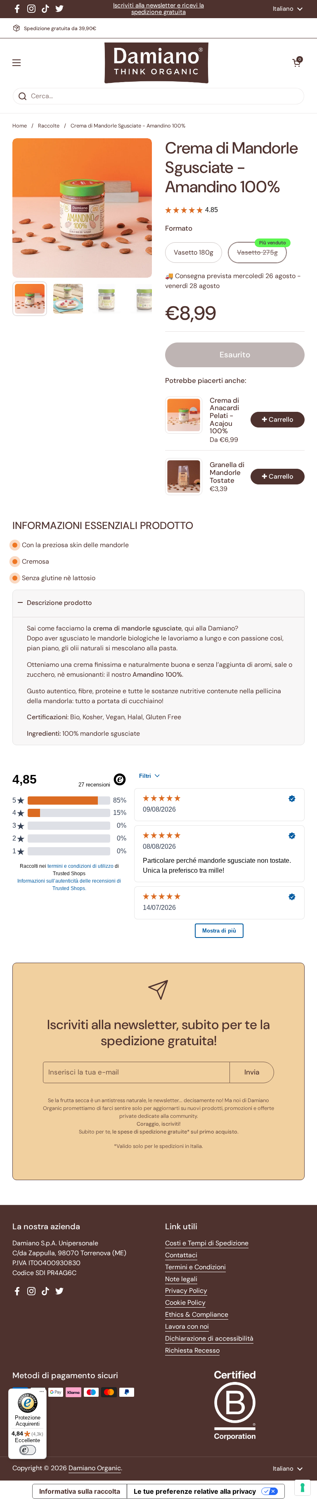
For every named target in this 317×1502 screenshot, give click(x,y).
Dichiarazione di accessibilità (209, 1338)
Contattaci (181, 1255)
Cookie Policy (185, 1302)
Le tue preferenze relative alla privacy (195, 1491)
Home (19, 125)
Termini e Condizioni (195, 1267)
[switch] (27, 1450)
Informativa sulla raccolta (79, 1491)
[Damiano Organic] (156, 63)
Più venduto (272, 243)
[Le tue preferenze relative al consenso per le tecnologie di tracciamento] (302, 1487)
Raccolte (48, 125)
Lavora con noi (187, 1326)
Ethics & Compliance (196, 1314)
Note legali (181, 1279)
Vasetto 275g (261, 249)
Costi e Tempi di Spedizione (206, 1243)
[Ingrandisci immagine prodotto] (138, 152)
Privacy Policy (186, 1290)
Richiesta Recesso (192, 1350)
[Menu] (42, 1393)
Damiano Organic (95, 1468)
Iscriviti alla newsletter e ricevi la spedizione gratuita (158, 9)
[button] (296, 62)
